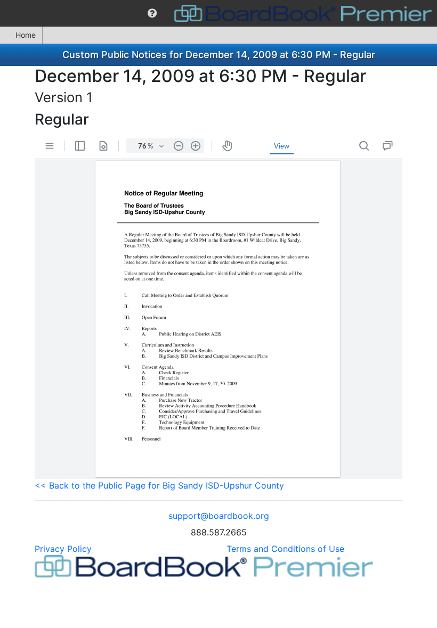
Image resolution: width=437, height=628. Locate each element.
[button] (152, 13)
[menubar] (218, 13)
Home (25, 34)
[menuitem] (152, 13)
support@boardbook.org (218, 515)
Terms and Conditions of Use (285, 548)
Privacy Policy (63, 548)
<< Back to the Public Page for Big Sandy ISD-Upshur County (159, 485)
